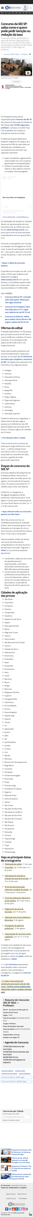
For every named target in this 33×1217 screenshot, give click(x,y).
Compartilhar (16, 81)
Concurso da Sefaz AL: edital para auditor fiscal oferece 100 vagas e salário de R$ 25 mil (18, 319)
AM (16, 13)
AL (9, 13)
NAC (2, 13)
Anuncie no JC (11, 1198)
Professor (12, 1024)
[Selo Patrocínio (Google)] (25, 8)
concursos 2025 (20, 1071)
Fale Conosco (22, 1194)
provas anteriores (24, 1074)
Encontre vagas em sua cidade (11, 1114)
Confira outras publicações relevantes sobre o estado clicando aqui (16, 989)
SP (19, 1037)
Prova (10, 1057)
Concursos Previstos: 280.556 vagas (14, 1081)
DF (26, 13)
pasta (21, 956)
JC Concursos (11, 964)
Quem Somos (11, 1194)
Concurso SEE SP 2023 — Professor (15, 54)
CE (23, 13)
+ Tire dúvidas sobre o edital (13, 438)
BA (20, 13)
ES (30, 13)
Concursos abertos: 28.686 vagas (13, 1077)
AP (13, 13)
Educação (20, 1026)
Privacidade (23, 1198)
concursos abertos (7, 1071)
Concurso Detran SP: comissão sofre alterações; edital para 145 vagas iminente (18, 300)
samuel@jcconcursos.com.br (13, 86)
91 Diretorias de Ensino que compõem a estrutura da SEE (16, 359)
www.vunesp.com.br (15, 229)
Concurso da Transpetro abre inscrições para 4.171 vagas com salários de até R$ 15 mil (17, 309)
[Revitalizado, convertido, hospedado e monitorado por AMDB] (30, 1214)
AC (6, 13)
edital (3, 550)
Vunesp (16, 1035)
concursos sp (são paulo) (9, 1074)
